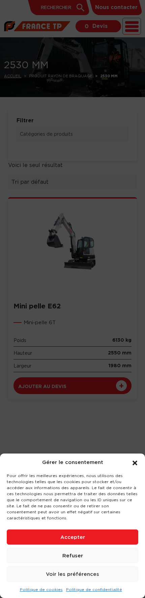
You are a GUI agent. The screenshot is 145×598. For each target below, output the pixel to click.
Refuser (72, 555)
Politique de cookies (41, 589)
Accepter (72, 537)
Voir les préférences (72, 574)
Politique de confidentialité (94, 589)
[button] (135, 462)
